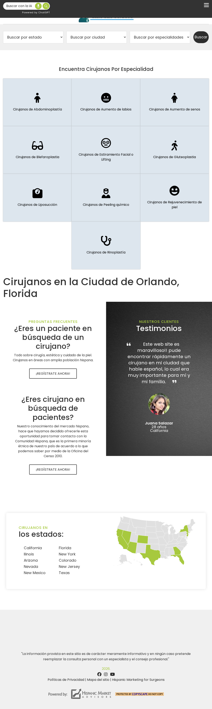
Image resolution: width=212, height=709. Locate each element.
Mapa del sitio (98, 679)
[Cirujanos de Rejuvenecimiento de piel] (174, 198)
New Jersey (69, 566)
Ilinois (29, 554)
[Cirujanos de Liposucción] (37, 198)
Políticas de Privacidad (66, 679)
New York (67, 554)
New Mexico (35, 572)
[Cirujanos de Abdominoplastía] (37, 102)
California (33, 547)
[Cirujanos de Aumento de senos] (174, 102)
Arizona (31, 560)
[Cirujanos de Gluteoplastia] (174, 150)
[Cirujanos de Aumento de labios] (106, 102)
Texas (64, 572)
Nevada (31, 566)
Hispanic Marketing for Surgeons (138, 679)
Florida (65, 547)
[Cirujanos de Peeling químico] (106, 198)
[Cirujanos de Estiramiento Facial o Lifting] (106, 150)
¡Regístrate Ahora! (53, 373)
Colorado (67, 560)
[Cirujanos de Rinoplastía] (106, 245)
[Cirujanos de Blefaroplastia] (37, 150)
